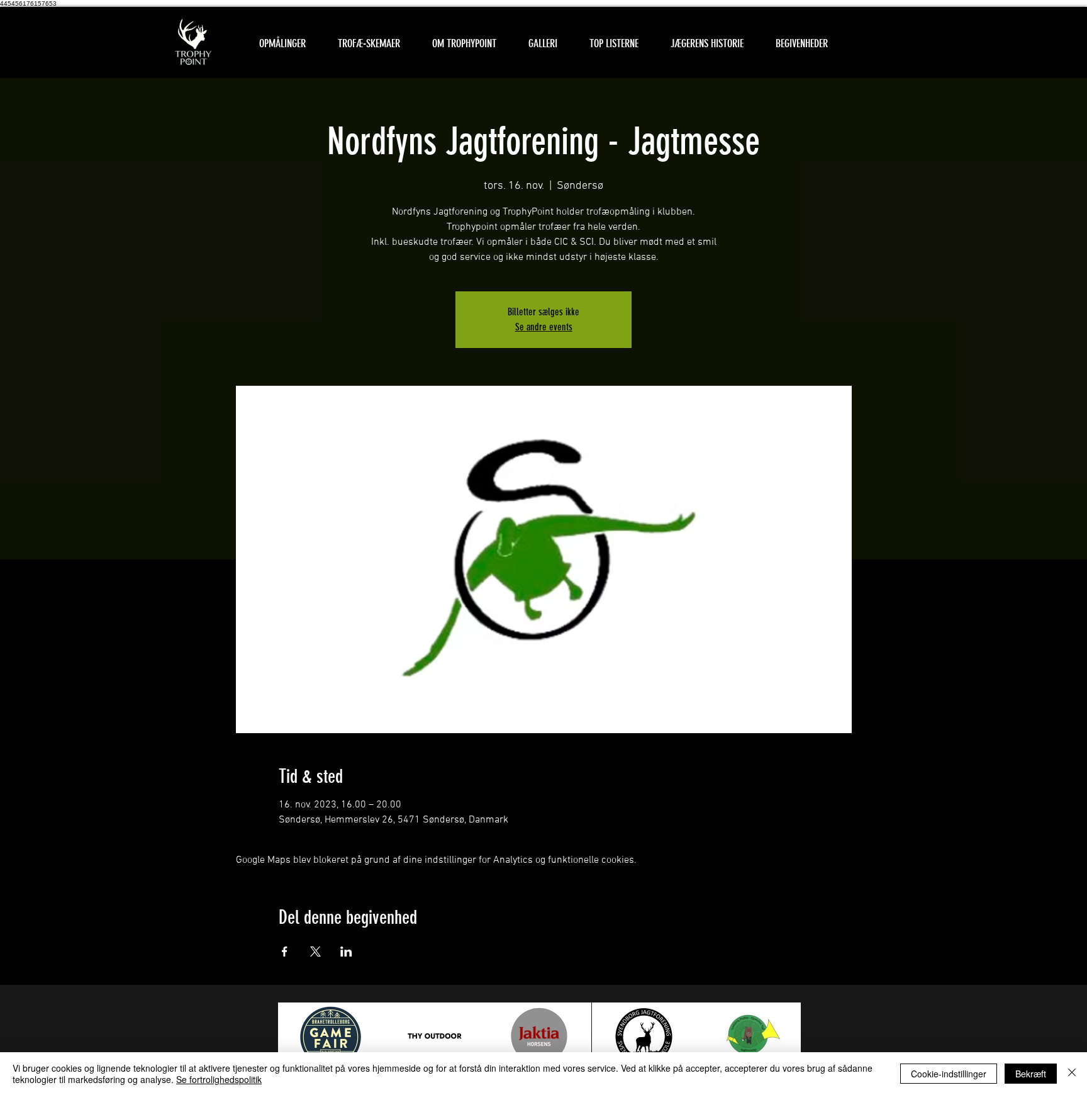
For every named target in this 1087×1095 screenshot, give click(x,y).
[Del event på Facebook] (285, 951)
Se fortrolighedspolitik (219, 1079)
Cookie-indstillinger (948, 1073)
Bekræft (1030, 1073)
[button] (368, 44)
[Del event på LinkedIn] (346, 951)
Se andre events (543, 327)
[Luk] (1071, 1073)
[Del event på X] (315, 951)
